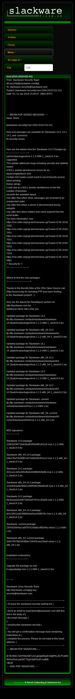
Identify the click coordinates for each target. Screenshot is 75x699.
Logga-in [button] (15, 60)
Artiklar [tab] (12, 37)
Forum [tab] (11, 45)
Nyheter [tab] (12, 30)
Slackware (19, 682)
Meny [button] (11, 52)
